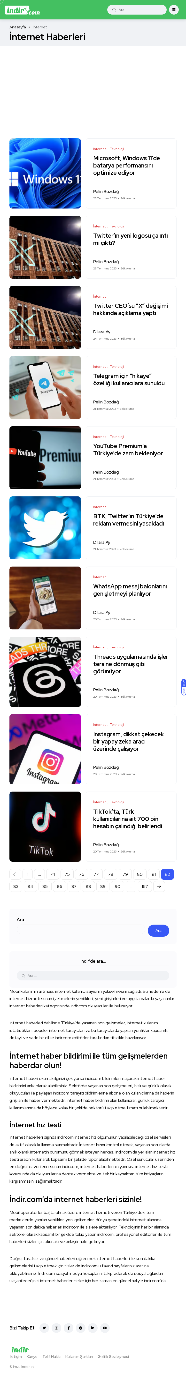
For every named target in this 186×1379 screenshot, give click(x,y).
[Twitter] (44, 1328)
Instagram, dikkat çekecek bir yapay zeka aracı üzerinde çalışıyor (128, 741)
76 (81, 874)
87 (74, 886)
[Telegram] (80, 1328)
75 (67, 874)
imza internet (23, 1366)
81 (154, 874)
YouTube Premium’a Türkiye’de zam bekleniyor (128, 450)
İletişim (15, 1356)
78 (110, 874)
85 (45, 886)
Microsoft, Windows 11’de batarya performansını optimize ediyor (126, 166)
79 (125, 874)
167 (145, 886)
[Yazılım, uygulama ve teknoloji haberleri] (22, 10)
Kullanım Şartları (79, 1356)
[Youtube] (105, 1328)
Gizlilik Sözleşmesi (113, 1356)
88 (88, 886)
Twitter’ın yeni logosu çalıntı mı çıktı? (130, 239)
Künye (32, 1356)
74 (52, 874)
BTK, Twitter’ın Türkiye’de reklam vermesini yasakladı (128, 520)
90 (117, 886)
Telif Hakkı (51, 1356)
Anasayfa (17, 27)
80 (140, 874)
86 (59, 886)
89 (103, 886)
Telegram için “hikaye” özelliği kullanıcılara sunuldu (129, 379)
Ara (20, 919)
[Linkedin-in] (93, 1328)
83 (15, 886)
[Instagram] (56, 1328)
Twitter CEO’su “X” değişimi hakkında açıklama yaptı (130, 309)
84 (30, 886)
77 (96, 874)
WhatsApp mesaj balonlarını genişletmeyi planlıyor (130, 590)
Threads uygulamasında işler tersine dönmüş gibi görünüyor (130, 664)
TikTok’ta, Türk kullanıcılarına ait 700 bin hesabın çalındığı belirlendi (127, 819)
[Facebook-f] (68, 1328)
